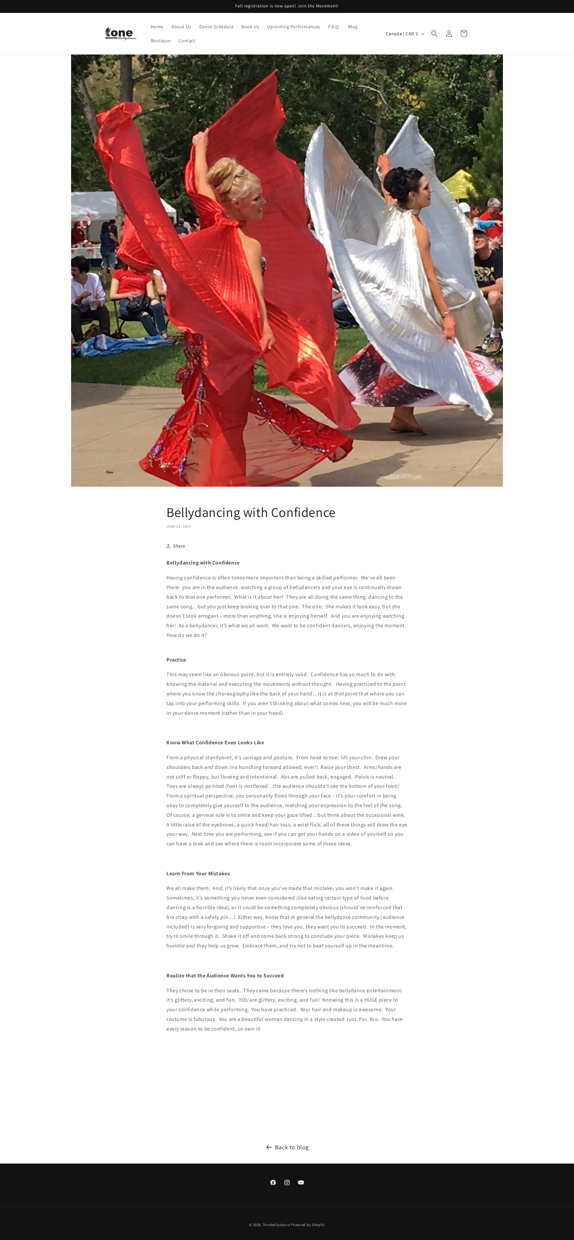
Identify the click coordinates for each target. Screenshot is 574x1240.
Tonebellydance (276, 1224)
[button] (434, 33)
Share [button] (179, 546)
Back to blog (292, 1147)
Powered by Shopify (308, 1224)
